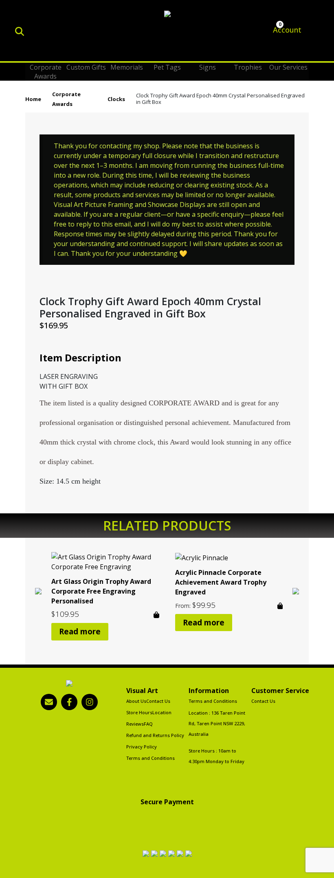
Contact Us (158, 701)
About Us (136, 701)
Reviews (135, 724)
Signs (207, 67)
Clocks (116, 99)
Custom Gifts (86, 67)
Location (161, 712)
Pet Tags (167, 67)
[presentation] (38, 590)
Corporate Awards (46, 72)
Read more (80, 631)
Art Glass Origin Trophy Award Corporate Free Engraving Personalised (101, 591)
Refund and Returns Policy (155, 735)
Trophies (248, 67)
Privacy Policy (141, 747)
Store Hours (139, 712)
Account (286, 30)
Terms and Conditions (150, 758)
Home (33, 99)
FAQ (148, 724)
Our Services (288, 67)
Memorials (126, 67)
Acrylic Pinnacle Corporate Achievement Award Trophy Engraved (220, 582)
